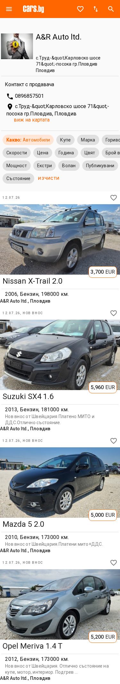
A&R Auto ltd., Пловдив (25, 301)
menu (9, 9)
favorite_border (80, 9)
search (111, 9)
